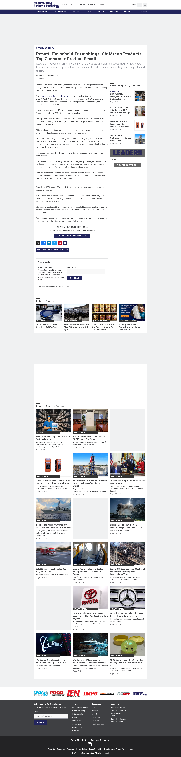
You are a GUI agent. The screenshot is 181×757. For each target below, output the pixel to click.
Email (36, 712)
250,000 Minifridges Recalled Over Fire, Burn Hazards (51, 570)
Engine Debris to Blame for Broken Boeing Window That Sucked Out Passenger (88, 571)
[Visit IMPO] (90, 693)
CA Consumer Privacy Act (115, 749)
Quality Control (45, 48)
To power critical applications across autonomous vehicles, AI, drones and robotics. (90, 490)
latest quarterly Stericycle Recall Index (55, 96)
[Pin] (60, 243)
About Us (51, 749)
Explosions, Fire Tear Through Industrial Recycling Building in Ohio (126, 526)
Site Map (129, 749)
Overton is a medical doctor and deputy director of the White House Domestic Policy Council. (127, 488)
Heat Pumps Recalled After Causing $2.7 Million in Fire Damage (120, 110)
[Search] (139, 5)
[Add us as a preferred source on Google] (65, 243)
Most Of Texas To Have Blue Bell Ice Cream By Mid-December (103, 327)
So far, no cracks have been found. (49, 666)
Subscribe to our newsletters (72, 236)
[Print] (38, 243)
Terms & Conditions (96, 749)
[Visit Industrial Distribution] (107, 693)
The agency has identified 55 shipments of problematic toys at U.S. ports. (126, 669)
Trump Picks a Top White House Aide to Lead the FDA (127, 481)
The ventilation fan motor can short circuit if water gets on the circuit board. (89, 443)
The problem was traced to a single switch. (52, 575)
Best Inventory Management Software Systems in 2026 (120, 96)
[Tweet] (54, 243)
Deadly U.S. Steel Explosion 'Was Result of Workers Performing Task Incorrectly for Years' (127, 571)
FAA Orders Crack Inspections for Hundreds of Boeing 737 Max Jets (51, 661)
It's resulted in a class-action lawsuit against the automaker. (127, 620)
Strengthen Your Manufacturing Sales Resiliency (129, 327)
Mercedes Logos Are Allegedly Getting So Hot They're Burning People (127, 614)
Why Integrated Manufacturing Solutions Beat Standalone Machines (89, 661)
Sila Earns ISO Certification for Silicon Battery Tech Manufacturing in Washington (120, 138)
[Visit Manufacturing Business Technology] (140, 693)
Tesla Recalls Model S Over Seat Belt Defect (46, 325)
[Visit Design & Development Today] (41, 693)
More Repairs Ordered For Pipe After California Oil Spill (76, 327)
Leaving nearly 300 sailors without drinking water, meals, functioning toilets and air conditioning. (52, 533)
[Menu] (145, 5)
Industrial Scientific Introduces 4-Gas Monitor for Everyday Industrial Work (119, 124)
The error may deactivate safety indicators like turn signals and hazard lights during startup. (89, 624)
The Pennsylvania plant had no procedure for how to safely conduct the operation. (127, 578)
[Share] (43, 243)
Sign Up (40, 723)
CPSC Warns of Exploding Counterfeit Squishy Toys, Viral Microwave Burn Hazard (127, 662)
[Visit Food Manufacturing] (57, 693)
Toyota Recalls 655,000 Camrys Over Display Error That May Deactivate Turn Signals (90, 616)
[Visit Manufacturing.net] (123, 693)
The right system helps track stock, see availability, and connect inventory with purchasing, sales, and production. (51, 444)
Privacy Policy (81, 749)
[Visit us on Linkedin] (90, 744)
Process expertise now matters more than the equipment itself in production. (90, 667)
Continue (74, 278)
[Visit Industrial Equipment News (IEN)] (73, 693)
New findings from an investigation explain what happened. (89, 578)
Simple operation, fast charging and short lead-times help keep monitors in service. (51, 487)
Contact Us (61, 749)
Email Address (73, 267)
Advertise (70, 749)
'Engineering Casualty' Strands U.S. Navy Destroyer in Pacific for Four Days (53, 526)
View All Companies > (127, 165)
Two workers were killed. (119, 531)
